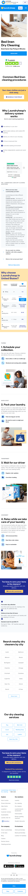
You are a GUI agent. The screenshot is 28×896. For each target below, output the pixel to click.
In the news (4, 832)
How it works (4, 800)
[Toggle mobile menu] (26, 8)
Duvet (7, 729)
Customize (20, 891)
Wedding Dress (20, 729)
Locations (3, 809)
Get (25, 2)
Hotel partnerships (20, 830)
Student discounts (20, 821)
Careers (3, 838)
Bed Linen (19, 725)
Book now (14, 53)
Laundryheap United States (8, 790)
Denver (21, 684)
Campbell (20, 662)
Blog (2, 835)
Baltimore (20, 652)
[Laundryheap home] (8, 8)
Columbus (21, 673)
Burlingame (7, 662)
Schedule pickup (22, 299)
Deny (8, 891)
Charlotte (7, 668)
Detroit (7, 689)
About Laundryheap (6, 830)
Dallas (21, 678)
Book (20, 8)
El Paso (21, 689)
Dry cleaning (4, 791)
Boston (21, 657)
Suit (7, 734)
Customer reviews (6, 812)
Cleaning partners (6, 844)
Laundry (17, 800)
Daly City (7, 684)
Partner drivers (5, 841)
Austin (7, 652)
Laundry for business (20, 835)
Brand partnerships (20, 832)
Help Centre (4, 806)
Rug (7, 725)
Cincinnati (7, 673)
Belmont (7, 657)
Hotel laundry (18, 813)
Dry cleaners (18, 806)
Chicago (21, 668)
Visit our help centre (14, 265)
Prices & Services (5, 803)
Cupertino (7, 678)
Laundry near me (5, 817)
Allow (14, 886)
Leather (20, 734)
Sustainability (4, 814)
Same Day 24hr (13, 739)
